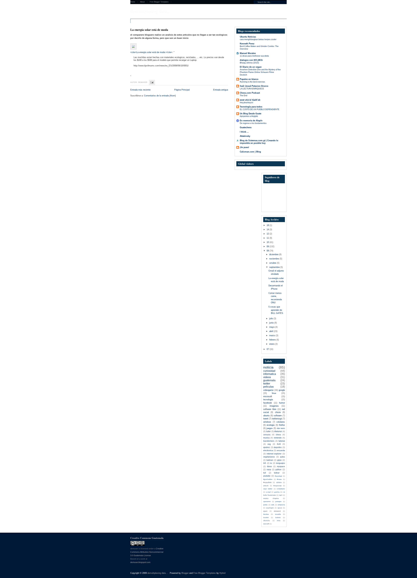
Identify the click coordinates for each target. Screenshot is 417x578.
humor (282, 403)
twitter (266, 383)
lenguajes (280, 463)
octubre (273, 263)
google (282, 390)
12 (268, 234)
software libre (269, 409)
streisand (277, 511)
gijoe (279, 460)
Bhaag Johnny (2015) (249, 63)
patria (265, 505)
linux (274, 393)
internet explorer (274, 454)
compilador (281, 489)
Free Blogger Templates (159, 2)
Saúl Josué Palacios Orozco (254, 86)
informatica (269, 374)
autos (282, 457)
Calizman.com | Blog (250, 151)
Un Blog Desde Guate (250, 113)
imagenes (274, 406)
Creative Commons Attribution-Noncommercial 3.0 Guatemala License (146, 552)
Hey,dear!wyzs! (246, 102)
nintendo (278, 438)
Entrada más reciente (140, 90)
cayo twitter (267, 489)
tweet (265, 418)
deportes (278, 447)
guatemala (269, 380)
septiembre (274, 267)
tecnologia (268, 399)
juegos (269, 428)
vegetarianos (269, 457)
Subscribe (278, 21)
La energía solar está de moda (149, 30)
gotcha (277, 492)
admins (279, 482)
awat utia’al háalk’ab (250, 100)
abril (271, 331)
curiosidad (269, 370)
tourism (266, 517)
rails (272, 505)
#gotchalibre (268, 479)
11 (268, 238)
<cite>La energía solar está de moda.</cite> (151, 52)
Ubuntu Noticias (248, 37)
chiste (278, 412)
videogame (268, 390)
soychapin (270, 508)
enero (272, 344)
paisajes (278, 501)
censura (266, 435)
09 (268, 246)
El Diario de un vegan (251, 67)
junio (271, 323)
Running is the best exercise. (252, 82)
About (142, 2)
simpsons (281, 505)
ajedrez (266, 447)
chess (278, 435)
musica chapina (271, 498)
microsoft (267, 396)
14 (268, 229)
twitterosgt (277, 418)
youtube (266, 476)
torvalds (278, 514)
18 (268, 225)
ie (271, 463)
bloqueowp (277, 486)
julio (271, 318)
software (278, 415)
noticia (268, 367)
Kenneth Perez (247, 43)
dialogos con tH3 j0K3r (251, 60)
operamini (267, 501)
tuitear (277, 473)
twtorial (282, 441)
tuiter (268, 431)
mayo (272, 327)
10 (268, 242)
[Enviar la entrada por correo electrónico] (151, 82)
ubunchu (266, 520)
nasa (269, 469)
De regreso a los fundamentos (253, 123)
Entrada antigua (220, 90)
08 (268, 250)
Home (132, 2)
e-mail (268, 492)
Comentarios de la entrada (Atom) (160, 95)
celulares (280, 422)
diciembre (274, 254)
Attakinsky (245, 136)
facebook (267, 403)
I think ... (244, 132)
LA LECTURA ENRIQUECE (252, 89)
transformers (268, 441)
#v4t (279, 444)
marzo (272, 335)
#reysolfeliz (267, 482)
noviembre (274, 258)
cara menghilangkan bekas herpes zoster (258, 39)
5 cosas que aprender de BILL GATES (275, 310)
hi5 (264, 463)
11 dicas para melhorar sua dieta (254, 56)
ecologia (270, 425)
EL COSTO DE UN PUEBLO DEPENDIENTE (259, 109)
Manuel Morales (248, 53)
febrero (272, 339)
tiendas (266, 514)
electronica (268, 450)
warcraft (266, 524)
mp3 (280, 495)
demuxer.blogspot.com (140, 562)
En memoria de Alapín (251, 120)
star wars (281, 428)
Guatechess (246, 127)
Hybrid (222, 573)
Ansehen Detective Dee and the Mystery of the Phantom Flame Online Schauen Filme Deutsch (260, 72)
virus (278, 520)
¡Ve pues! (244, 147)
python (278, 469)
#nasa (279, 479)
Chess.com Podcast (250, 93)
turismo (278, 517)
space (280, 508)
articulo (266, 486)
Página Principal (182, 90)
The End (243, 95)
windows (267, 422)
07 (268, 349)
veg (269, 444)
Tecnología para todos (251, 106)
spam (265, 511)
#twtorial (278, 431)
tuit (264, 473)
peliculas (268, 386)
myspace (281, 466)
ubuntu (266, 415)
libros (269, 466)
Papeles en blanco (249, 79)
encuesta (281, 450)
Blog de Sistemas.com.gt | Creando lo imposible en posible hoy (259, 141)
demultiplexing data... (150, 11)
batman (269, 460)
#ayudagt (278, 476)
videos (267, 377)
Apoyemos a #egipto (249, 116)
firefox (282, 425)
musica (266, 438)
